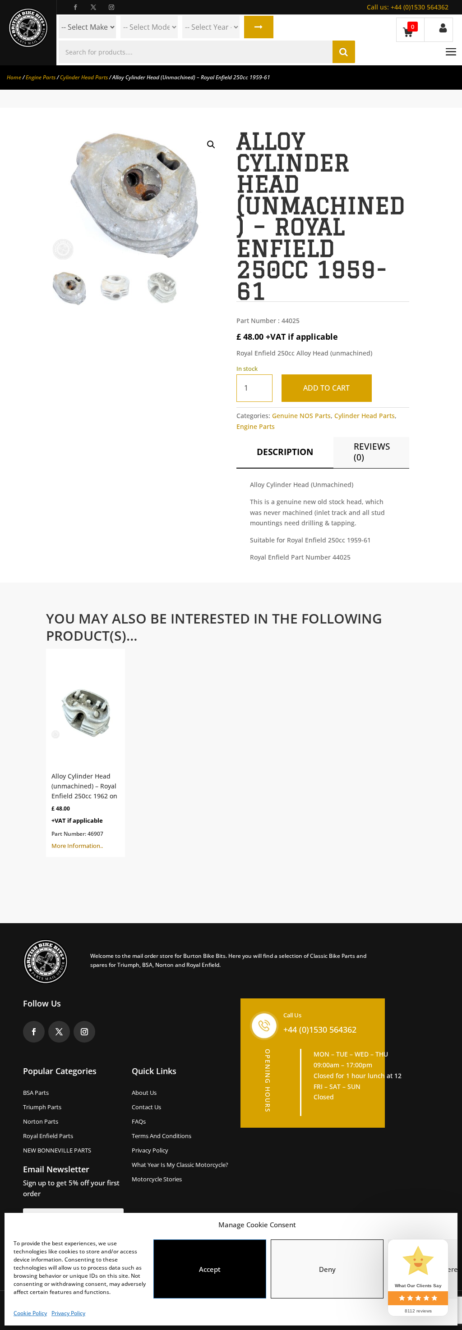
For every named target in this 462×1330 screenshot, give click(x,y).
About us (144, 1093)
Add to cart (326, 388)
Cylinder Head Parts (84, 77)
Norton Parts (40, 1121)
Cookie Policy (30, 1313)
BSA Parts (36, 1093)
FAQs (139, 1121)
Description (285, 452)
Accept (210, 1269)
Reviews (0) (372, 452)
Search (258, 27)
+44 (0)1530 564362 (407, 7)
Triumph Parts (42, 1107)
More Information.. (84, 811)
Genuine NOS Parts (301, 415)
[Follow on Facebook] (75, 7)
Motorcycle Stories (157, 1179)
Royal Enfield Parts (48, 1136)
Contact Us (146, 1107)
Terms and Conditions (161, 1136)
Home (14, 77)
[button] (211, 145)
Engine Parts (40, 77)
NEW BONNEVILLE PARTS (57, 1150)
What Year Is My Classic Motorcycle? (180, 1165)
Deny (327, 1269)
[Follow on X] (93, 7)
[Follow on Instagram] (111, 7)
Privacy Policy (68, 1313)
